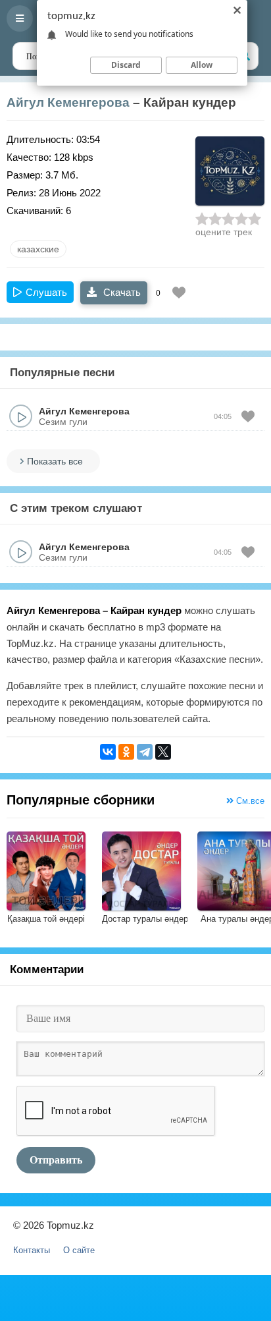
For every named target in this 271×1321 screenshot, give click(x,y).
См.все (249, 801)
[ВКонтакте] (108, 752)
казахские (38, 249)
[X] (163, 752)
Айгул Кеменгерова (68, 102)
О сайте (79, 1250)
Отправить (56, 1160)
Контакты (31, 1250)
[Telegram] (145, 752)
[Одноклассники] (126, 752)
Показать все (55, 461)
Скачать (121, 292)
